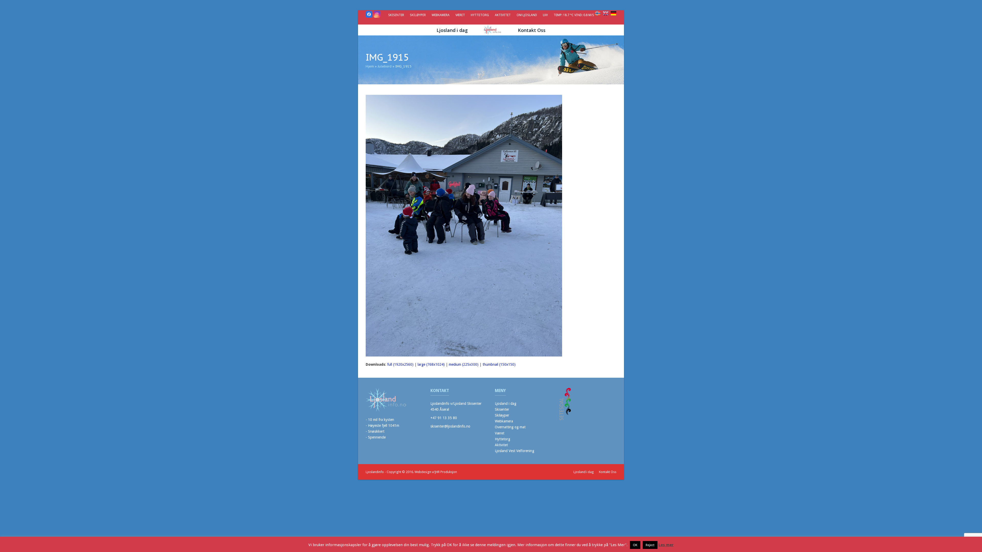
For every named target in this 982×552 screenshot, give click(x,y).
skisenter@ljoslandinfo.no (450, 426)
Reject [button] (650, 545)
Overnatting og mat (510, 427)
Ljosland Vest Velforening (514, 451)
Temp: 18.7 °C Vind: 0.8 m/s (574, 15)
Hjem (370, 66)
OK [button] (635, 545)
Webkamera (504, 421)
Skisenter (502, 409)
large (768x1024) (431, 364)
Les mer (666, 545)
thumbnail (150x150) (499, 364)
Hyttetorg (502, 439)
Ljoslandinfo (375, 472)
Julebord (385, 66)
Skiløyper (502, 415)
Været (499, 433)
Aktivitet (501, 445)
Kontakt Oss (607, 472)
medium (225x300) (463, 364)
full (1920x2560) (400, 364)
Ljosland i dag (505, 403)
